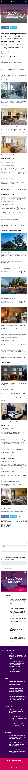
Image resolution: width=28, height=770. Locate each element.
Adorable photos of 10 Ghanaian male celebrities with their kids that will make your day (18, 620)
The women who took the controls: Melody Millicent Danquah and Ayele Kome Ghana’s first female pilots (16, 691)
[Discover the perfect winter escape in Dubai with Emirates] (4, 726)
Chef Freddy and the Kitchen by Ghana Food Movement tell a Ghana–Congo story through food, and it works (17, 699)
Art (8, 10)
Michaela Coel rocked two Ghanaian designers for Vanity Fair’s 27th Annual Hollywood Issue (6, 524)
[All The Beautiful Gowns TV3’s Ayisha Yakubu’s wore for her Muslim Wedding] (5, 640)
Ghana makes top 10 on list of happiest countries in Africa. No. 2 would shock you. (17, 751)
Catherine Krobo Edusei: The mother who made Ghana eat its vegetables (17, 718)
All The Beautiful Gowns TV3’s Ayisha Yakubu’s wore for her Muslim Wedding (17, 638)
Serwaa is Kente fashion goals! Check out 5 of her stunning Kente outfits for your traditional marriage (17, 664)
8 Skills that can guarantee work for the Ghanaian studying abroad (17, 711)
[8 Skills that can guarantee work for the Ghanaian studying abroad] (4, 711)
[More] (19, 27)
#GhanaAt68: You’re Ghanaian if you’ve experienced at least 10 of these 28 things (17, 744)
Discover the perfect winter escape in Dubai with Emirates (17, 724)
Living (19, 10)
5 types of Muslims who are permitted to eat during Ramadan (17, 629)
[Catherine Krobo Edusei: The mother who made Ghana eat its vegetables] (4, 719)
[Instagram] (11, 768)
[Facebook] (9, 768)
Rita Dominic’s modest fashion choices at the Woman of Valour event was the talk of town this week (17, 656)
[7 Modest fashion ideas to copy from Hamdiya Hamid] (4, 672)
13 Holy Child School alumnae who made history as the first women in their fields (17, 683)
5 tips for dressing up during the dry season (21, 522)
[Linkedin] (14, 768)
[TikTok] (16, 768)
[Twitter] (19, 768)
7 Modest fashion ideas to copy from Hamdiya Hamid (17, 670)
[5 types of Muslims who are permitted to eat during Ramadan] (5, 631)
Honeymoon (14, 10)
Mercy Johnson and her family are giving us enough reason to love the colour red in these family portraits (18, 601)
